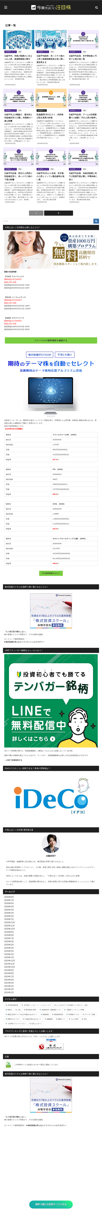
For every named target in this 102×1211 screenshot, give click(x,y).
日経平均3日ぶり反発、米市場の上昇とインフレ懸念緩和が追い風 (50, 176)
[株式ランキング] (51, 1046)
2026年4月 (9, 910)
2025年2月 (9, 954)
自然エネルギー (34, 1064)
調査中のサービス (14, 1019)
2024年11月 (9, 964)
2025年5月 (9, 945)
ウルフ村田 (74, 1019)
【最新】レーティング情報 (75, 1010)
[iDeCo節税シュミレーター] (51, 797)
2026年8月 (9, 897)
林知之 (10, 1010)
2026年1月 (9, 919)
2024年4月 (9, 986)
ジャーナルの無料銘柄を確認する (51, 340)
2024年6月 (9, 980)
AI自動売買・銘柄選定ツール (51, 1010)
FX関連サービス (73, 1014)
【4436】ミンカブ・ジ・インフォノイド (37, 1005)
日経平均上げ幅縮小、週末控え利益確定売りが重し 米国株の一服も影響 (18, 117)
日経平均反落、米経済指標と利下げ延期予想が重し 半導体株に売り (83, 176)
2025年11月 (9, 926)
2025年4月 (9, 948)
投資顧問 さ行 (42, 110)
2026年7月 (9, 900)
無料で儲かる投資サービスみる (51, 1204)
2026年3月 (9, 913)
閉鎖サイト (61, 1019)
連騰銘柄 (50, 1019)
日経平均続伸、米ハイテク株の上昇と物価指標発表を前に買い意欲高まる (50, 59)
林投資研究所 (58, 1014)
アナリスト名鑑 (90, 1014)
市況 (20, 51)
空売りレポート (36, 1023)
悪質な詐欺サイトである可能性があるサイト (22, 1014)
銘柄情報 (46, 1014)
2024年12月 (9, 961)
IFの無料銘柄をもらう (51, 573)
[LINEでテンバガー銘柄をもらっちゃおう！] (51, 701)
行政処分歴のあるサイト (33, 1019)
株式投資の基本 (31, 1010)
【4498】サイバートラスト (17, 1023)
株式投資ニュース (11, 51)
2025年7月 (9, 938)
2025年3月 (9, 951)
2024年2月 (9, 992)
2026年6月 (9, 903)
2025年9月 (9, 932)
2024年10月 (9, 967)
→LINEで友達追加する (13, 760)
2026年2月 (9, 916)
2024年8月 (9, 973)
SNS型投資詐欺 (13, 1005)
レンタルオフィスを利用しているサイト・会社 (72, 1005)
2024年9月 (9, 970)
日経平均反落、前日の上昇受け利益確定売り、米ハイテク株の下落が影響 (18, 176)
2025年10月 (9, 929)
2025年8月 (9, 935)
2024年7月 (9, 976)
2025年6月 (9, 941)
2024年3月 (9, 989)
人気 (18, 1010)
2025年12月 (9, 922)
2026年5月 (9, 906)
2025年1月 (9, 957)
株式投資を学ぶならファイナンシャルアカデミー (25, 642)
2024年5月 (9, 983)
